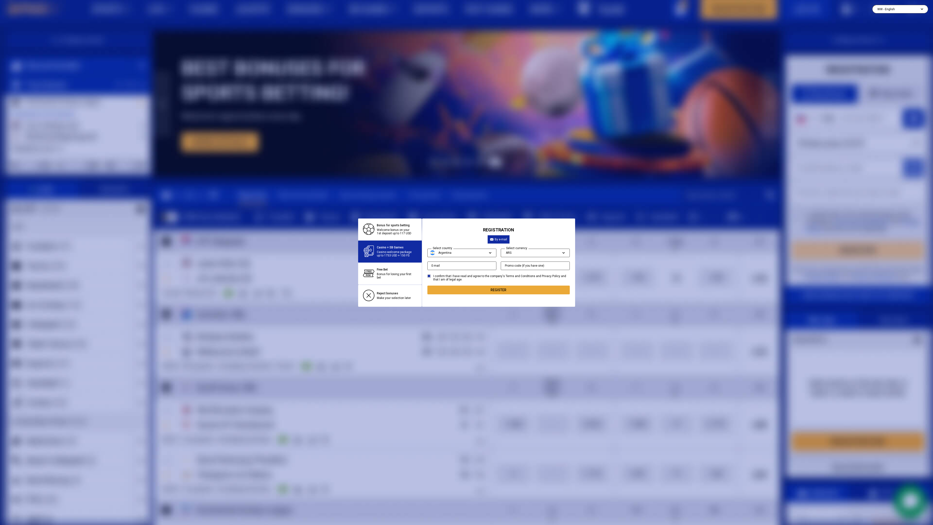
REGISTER (498, 290)
